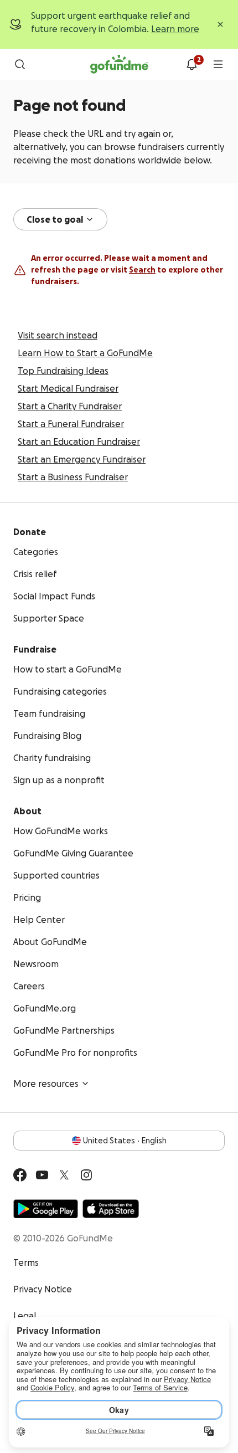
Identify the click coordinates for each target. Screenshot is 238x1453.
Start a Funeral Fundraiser (71, 424)
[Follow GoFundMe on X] (64, 1175)
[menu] (218, 64)
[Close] (220, 24)
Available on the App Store (110, 1208)
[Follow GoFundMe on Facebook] (20, 1175)
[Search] (20, 64)
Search (142, 269)
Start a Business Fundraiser (73, 477)
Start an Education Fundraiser (79, 441)
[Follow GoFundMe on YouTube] (42, 1175)
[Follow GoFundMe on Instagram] (86, 1175)
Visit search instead (57, 335)
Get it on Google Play (45, 1208)
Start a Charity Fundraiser (70, 406)
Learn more (175, 29)
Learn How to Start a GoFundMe (85, 353)
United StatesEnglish (125, 1140)
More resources (46, 1084)
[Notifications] (191, 64)
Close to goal (55, 219)
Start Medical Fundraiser (68, 388)
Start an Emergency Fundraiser (82, 459)
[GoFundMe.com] (119, 64)
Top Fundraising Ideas (63, 371)
